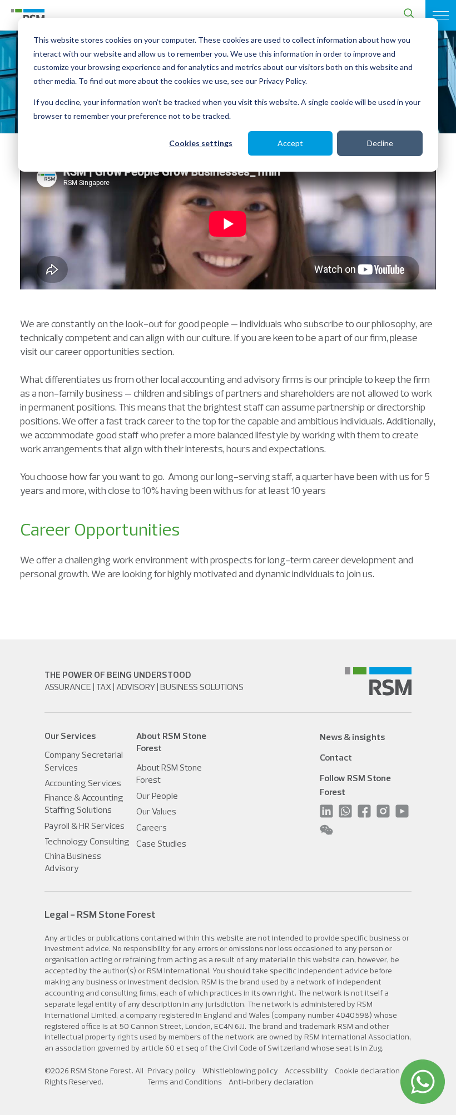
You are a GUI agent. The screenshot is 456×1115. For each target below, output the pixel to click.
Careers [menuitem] (151, 827)
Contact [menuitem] (336, 757)
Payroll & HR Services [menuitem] (84, 825)
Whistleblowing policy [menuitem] (240, 1071)
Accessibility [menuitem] (306, 1071)
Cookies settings (200, 143)
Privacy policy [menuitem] (171, 1071)
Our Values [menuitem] (156, 811)
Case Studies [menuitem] (161, 843)
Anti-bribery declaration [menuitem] (271, 1082)
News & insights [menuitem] (352, 736)
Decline (380, 143)
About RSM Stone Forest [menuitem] (169, 773)
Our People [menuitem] (157, 795)
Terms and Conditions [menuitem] (184, 1082)
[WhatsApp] (422, 1081)
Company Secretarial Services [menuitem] (83, 760)
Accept (290, 143)
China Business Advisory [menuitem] (72, 861)
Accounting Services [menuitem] (82, 782)
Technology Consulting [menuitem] (87, 841)
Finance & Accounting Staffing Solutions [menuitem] (83, 803)
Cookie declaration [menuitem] (367, 1071)
